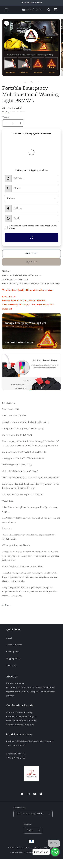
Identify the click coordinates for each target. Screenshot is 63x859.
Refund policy (12, 652)
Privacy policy (17, 852)
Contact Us (11, 666)
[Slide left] (24, 81)
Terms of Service (14, 645)
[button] (6, 9)
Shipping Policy (13, 659)
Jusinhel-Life (20, 847)
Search (9, 638)
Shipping (5, 112)
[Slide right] (38, 81)
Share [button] (8, 605)
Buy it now (31, 262)
